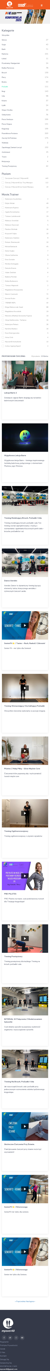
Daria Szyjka (9, 251)
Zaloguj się (4, 1359)
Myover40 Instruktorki (13, 342)
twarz (4, 157)
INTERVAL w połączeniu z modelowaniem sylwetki (23, 1020)
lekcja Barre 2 (10, 393)
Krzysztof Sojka (11, 233)
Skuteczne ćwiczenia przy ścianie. (19, 1144)
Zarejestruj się (6, 1363)
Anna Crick (9, 337)
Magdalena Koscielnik (13, 311)
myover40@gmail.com (8, 1369)
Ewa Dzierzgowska (12, 333)
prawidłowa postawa (10, 133)
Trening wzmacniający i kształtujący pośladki (24, 706)
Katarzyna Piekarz (11, 324)
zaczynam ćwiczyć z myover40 (16, 178)
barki (3, 49)
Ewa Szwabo (10, 259)
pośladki (5, 87)
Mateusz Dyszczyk (12, 225)
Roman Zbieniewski (12, 242)
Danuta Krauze (10, 268)
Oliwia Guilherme (11, 255)
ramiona (5, 54)
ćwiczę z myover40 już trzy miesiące (19, 183)
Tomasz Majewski (11, 285)
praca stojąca (7, 124)
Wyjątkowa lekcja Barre (15, 455)
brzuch (4, 73)
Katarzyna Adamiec (12, 238)
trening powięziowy (9, 166)
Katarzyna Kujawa (11, 208)
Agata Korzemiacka (12, 212)
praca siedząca (7, 119)
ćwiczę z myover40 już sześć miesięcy (19, 187)
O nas (2, 1352)
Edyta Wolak (10, 203)
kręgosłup (5, 129)
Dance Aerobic (10, 580)
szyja (4, 44)
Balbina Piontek (11, 277)
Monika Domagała (11, 264)
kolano (4, 101)
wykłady (5, 143)
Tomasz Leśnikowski (12, 216)
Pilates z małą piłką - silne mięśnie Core (22, 768)
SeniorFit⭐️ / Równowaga (15, 1207)
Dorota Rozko (10, 298)
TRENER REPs (10, 303)
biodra (4, 82)
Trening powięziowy (13, 956)
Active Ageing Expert (13, 346)
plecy (4, 77)
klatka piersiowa (8, 68)
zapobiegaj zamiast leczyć (12, 147)
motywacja (6, 161)
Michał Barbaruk (11, 246)
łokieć (4, 59)
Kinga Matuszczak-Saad (14, 307)
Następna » (30, 1301)
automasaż (6, 152)
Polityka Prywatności (8, 1345)
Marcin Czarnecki (11, 294)
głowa (4, 40)
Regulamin (4, 1342)
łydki (4, 105)
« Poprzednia (20, 1301)
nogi (3, 91)
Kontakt (3, 1356)
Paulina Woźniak (11, 229)
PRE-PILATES (10, 894)
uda (3, 96)
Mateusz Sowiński (11, 221)
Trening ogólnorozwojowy (16, 831)
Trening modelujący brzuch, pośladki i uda (23, 518)
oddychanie (6, 115)
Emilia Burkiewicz (11, 281)
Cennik (2, 1349)
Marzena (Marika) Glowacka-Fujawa (18, 316)
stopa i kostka (7, 110)
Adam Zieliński (10, 272)
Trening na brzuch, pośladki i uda (19, 1081)
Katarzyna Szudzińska (13, 199)
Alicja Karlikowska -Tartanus (15, 320)
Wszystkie (5, 35)
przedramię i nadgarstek (11, 63)
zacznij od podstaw (9, 138)
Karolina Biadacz (11, 329)
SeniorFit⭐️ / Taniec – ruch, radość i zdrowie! (24, 643)
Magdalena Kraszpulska (14, 290)
